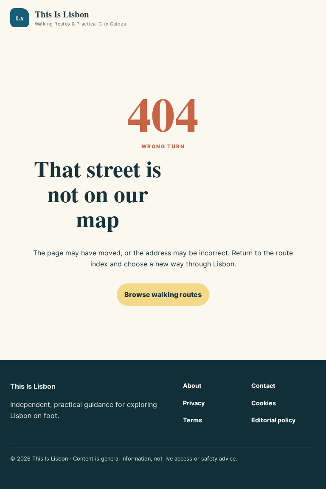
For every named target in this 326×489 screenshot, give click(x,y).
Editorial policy (273, 420)
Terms (192, 420)
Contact (263, 385)
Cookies (263, 403)
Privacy (194, 403)
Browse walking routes (163, 294)
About (192, 385)
